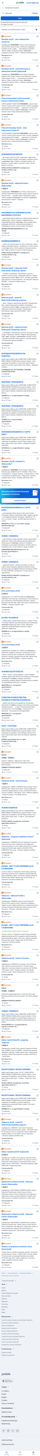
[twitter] (13, 1431)
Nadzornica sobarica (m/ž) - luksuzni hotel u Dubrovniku (17, 1183)
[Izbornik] (3, 3)
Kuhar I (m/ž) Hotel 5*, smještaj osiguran (15, 1041)
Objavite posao (7, 1412)
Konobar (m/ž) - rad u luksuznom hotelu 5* (15, 40)
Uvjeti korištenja (7, 1440)
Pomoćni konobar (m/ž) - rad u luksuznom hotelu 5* (14, 129)
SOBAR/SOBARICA (9, 808)
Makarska (4, 1301)
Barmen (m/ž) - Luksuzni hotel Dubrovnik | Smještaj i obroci (14, 269)
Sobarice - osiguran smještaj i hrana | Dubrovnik (17, 838)
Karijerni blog (6, 1424)
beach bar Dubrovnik (8, 1325)
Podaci (4, 1394)
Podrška (4, 1400)
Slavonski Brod (6, 1296)
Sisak (3, 1309)
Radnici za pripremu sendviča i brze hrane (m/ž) (17, 1248)
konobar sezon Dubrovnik (9, 1328)
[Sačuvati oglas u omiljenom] (37, 36)
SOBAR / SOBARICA (10, 536)
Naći (20, 18)
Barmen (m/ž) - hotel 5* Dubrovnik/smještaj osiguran (14, 299)
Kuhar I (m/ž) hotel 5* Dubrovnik (15, 1152)
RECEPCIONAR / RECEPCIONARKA (16, 1069)
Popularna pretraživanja (9, 1421)
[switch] (36, 30)
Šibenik (4, 1290)
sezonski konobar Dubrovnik (10, 1323)
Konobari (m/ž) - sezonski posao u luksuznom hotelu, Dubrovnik (16, 70)
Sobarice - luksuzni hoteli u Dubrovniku (13, 897)
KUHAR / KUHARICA (10, 618)
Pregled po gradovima (8, 1355)
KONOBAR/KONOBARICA (12, 154)
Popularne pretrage (8, 1280)
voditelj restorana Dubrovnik (10, 1339)
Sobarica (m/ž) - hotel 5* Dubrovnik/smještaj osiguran (14, 1123)
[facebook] (3, 1431)
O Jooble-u (5, 1391)
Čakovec (4, 1298)
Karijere (4, 1397)
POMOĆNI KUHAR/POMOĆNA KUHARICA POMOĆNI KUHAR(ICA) (16, 698)
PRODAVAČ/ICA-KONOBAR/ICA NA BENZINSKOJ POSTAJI (16, 214)
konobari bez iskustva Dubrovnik (11, 1344)
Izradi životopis (20, 500)
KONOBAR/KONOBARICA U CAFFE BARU (16, 433)
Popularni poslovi (7, 1352)
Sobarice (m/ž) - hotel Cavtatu (14, 781)
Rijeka (3, 1312)
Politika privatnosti (8, 1444)
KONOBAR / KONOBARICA (12, 382)
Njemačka (5, 1307)
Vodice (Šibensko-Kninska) (10, 1293)
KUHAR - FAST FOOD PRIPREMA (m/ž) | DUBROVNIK (17, 867)
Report (36, 60)
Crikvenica (5, 1304)
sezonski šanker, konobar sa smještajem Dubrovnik (17, 1320)
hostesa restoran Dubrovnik (10, 1342)
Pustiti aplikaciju (32, 3)
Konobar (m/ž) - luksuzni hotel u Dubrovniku (15, 184)
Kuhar (4, 755)
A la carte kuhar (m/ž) (11, 591)
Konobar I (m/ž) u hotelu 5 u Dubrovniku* (13, 462)
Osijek (3, 1288)
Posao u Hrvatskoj (8, 1403)
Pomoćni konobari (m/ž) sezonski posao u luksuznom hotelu (16, 99)
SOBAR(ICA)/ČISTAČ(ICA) (12, 672)
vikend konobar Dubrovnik (9, 1331)
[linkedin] (17, 1431)
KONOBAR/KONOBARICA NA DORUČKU (13, 355)
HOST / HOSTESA (9, 726)
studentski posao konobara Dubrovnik (13, 1336)
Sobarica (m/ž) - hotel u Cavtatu (15, 958)
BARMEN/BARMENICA (11, 241)
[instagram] (8, 1431)
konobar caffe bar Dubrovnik (10, 1334)
